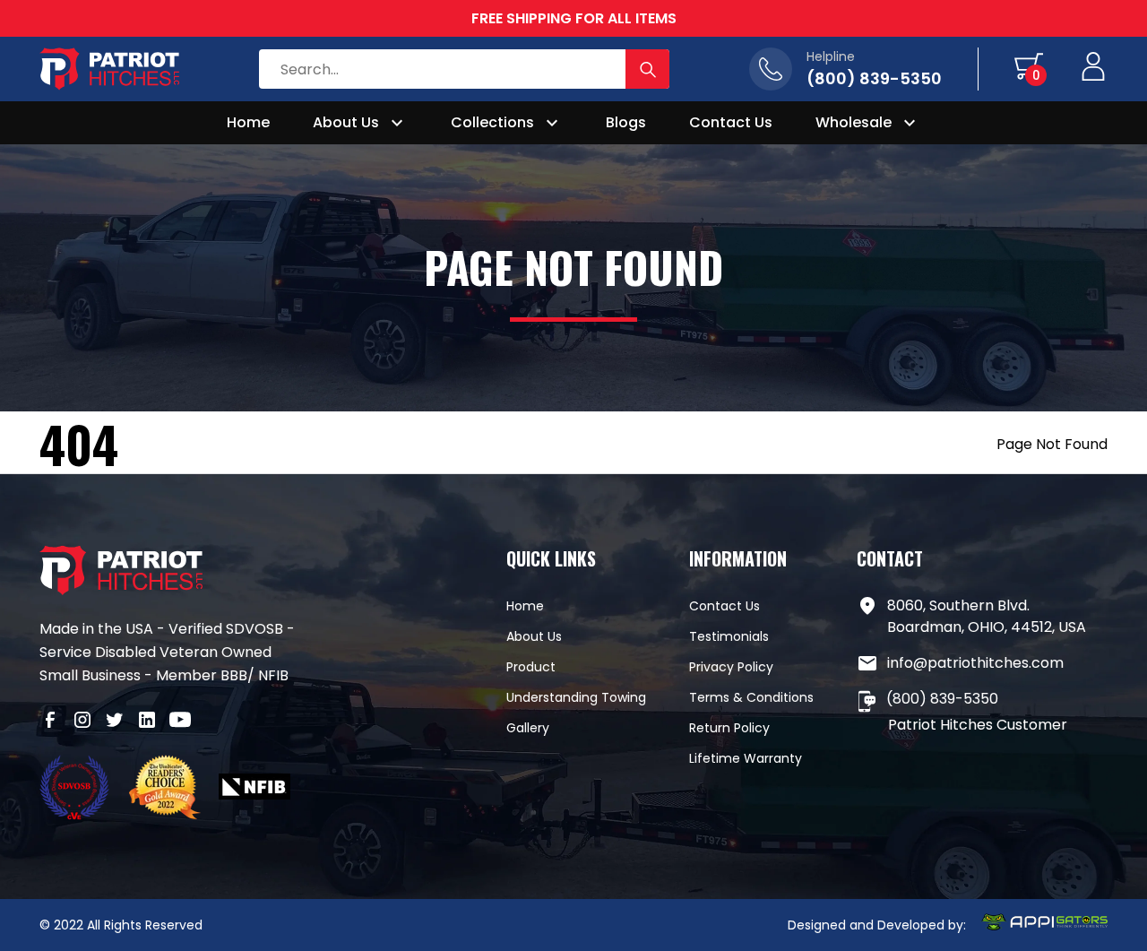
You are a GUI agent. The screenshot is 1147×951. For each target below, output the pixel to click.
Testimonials (729, 636)
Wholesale (853, 122)
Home (248, 122)
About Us (346, 122)
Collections (492, 122)
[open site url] (75, 789)
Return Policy (729, 728)
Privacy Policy (731, 667)
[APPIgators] (1044, 925)
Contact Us (730, 122)
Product (531, 667)
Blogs (626, 122)
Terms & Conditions (751, 697)
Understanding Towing (576, 697)
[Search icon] (647, 69)
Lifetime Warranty (745, 758)
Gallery (527, 728)
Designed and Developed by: (877, 925)
